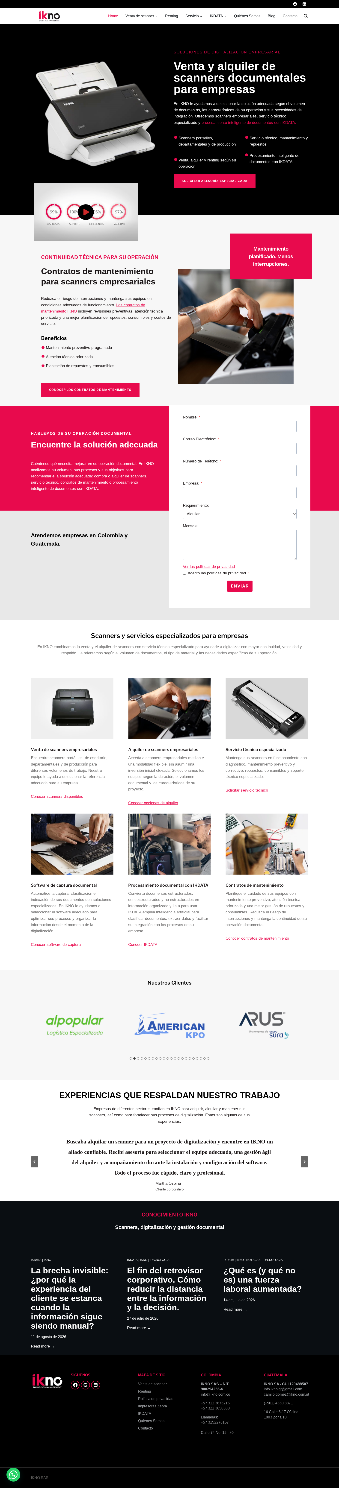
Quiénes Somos (247, 16)
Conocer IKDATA (142, 944)
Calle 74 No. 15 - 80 (217, 1433)
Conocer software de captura (56, 944)
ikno (47, 1260)
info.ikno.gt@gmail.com (283, 1389)
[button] (86, 212)
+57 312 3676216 (215, 1403)
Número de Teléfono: (202, 461)
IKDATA (36, 1260)
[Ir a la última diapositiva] (34, 1161)
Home (113, 16)
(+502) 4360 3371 (278, 1403)
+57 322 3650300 (215, 1408)
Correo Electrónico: (201, 439)
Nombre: (191, 417)
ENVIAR (240, 586)
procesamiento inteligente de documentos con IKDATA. (249, 122)
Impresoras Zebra (152, 1406)
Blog (271, 16)
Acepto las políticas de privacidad (219, 573)
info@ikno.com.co (215, 1394)
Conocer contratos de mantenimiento (257, 938)
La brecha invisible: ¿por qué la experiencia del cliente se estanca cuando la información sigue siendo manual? (69, 1298)
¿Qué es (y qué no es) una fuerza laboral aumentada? (262, 1280)
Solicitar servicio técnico (247, 790)
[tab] (131, 1058)
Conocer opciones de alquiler (153, 803)
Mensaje (190, 526)
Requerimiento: (196, 505)
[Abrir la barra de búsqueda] (305, 16)
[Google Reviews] (85, 1385)
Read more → (43, 1346)
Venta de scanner (152, 1384)
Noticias (253, 1260)
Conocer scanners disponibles (57, 796)
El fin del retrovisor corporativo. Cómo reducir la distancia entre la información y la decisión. (166, 1289)
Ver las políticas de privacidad (209, 566)
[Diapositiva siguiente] (304, 1161)
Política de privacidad (155, 1399)
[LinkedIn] (304, 4)
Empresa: (192, 483)
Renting (171, 16)
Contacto (290, 16)
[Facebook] (295, 4)
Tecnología (160, 1260)
